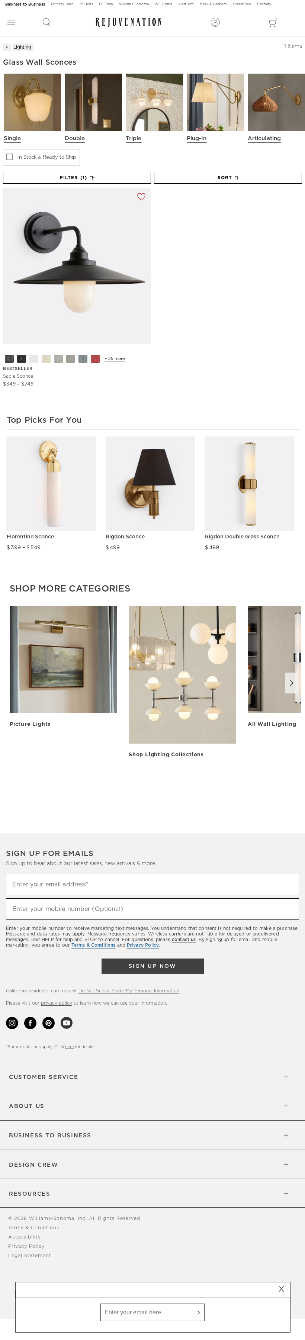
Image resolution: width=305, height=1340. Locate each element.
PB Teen (106, 4)
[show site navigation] (11, 22)
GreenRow (242, 4)
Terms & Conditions (33, 1227)
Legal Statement (29, 1255)
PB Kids (86, 4)
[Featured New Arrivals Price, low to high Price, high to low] (228, 181)
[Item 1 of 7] (77, 266)
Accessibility (24, 1237)
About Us (27, 1106)
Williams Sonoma (134, 4)
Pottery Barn (62, 4)
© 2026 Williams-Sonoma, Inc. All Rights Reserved (74, 1218)
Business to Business (25, 4)
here (69, 1047)
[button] (46, 22)
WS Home (163, 4)
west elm (186, 4)
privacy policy (56, 1003)
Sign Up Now (152, 966)
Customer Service (43, 1077)
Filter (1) (73, 177)
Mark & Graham (213, 4)
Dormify (264, 4)
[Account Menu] (215, 22)
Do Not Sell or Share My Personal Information (128, 991)
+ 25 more (115, 359)
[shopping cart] (273, 22)
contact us (184, 939)
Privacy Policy (26, 1246)
